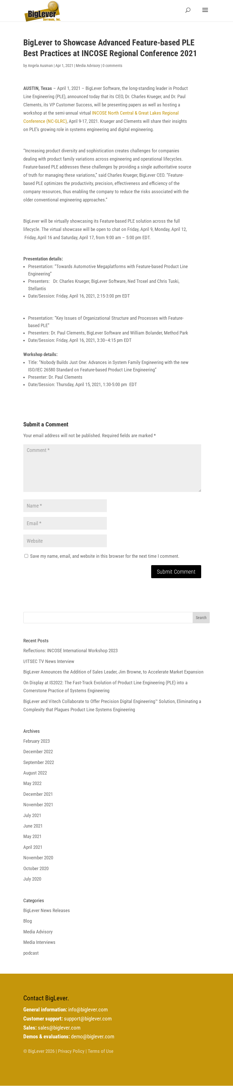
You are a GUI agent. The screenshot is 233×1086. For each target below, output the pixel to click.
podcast (31, 953)
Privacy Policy (71, 1051)
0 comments (112, 65)
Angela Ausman (40, 65)
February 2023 (36, 741)
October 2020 (36, 868)
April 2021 (32, 847)
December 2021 (38, 794)
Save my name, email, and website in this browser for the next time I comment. (104, 556)
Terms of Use (100, 1051)
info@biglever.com (88, 1010)
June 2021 (33, 826)
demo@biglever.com (92, 1037)
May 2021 (32, 836)
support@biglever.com (88, 1019)
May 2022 (32, 783)
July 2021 (32, 815)
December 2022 (38, 751)
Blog (27, 921)
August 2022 (35, 773)
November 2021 (38, 804)
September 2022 (38, 762)
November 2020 (38, 857)
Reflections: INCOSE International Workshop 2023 (70, 650)
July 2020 (32, 879)
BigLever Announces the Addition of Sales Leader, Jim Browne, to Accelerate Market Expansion (113, 672)
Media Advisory (88, 65)
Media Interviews (39, 942)
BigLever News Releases (46, 910)
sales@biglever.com (59, 1028)
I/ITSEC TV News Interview (48, 661)
